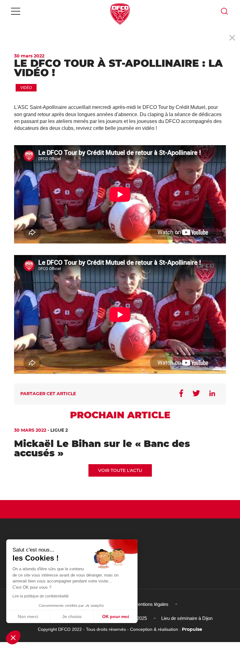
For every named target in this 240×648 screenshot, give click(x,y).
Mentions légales (151, 604)
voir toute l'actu (120, 470)
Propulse (192, 629)
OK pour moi (115, 616)
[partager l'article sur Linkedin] (212, 393)
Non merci (28, 616)
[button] (13, 637)
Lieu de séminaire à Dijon (186, 618)
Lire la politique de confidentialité (40, 596)
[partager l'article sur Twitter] (196, 394)
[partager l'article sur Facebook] (181, 394)
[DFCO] (120, 14)
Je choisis (72, 616)
